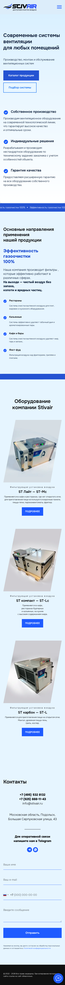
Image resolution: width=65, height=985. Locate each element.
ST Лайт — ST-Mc (32, 892)
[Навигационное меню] (59, 7)
